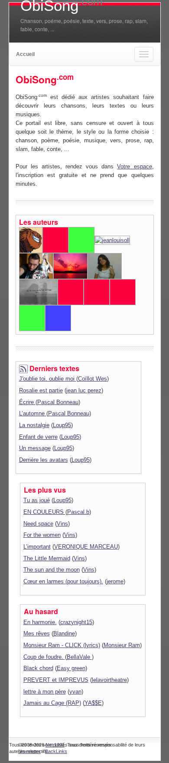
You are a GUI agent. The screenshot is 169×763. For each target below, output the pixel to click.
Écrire (27, 402)
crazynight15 (76, 622)
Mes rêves (36, 633)
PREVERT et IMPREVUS (55, 680)
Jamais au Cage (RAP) (52, 703)
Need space (38, 523)
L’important (37, 546)
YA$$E (93, 703)
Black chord (38, 668)
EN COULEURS (44, 512)
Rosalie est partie (41, 390)
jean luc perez (83, 390)
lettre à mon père (44, 691)
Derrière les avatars (43, 460)
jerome (115, 581)
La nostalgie (34, 425)
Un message (35, 448)
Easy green (71, 668)
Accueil (25, 54)
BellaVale (79, 657)
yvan (75, 691)
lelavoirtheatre (109, 680)
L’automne (32, 413)
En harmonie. (40, 622)
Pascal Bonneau (57, 402)
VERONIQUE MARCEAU (86, 546)
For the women (42, 535)
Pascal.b (78, 512)
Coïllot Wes (92, 378)
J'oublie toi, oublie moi (47, 378)
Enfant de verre (38, 437)
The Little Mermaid (46, 558)
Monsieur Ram (122, 645)
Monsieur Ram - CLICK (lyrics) (61, 645)
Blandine (64, 633)
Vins (62, 523)
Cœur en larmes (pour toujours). (63, 581)
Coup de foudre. (44, 657)
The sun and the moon (51, 569)
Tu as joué (36, 500)
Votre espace (134, 166)
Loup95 (62, 425)
